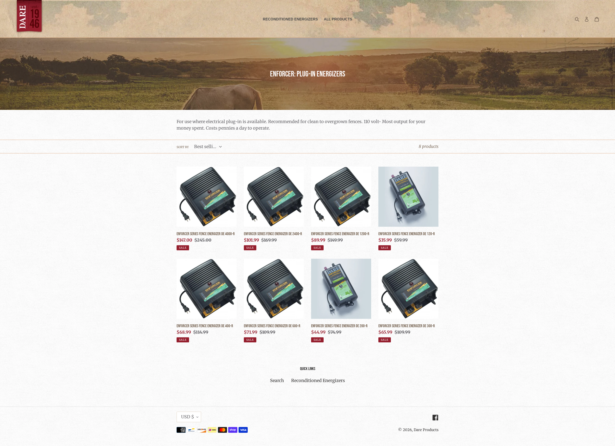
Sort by (183, 147)
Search (277, 380)
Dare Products (426, 429)
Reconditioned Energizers (318, 380)
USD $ (187, 417)
